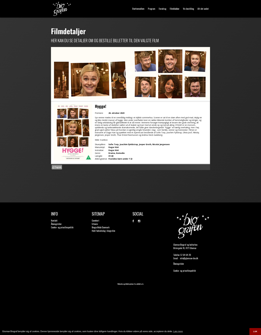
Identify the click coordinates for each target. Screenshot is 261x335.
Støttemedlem (138, 8)
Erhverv (95, 224)
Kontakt (54, 220)
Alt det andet (203, 8)
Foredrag (162, 8)
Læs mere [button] (178, 331)
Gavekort (95, 220)
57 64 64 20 (185, 255)
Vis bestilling (188, 8)
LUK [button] (255, 331)
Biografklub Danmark (100, 227)
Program (151, 8)
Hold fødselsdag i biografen (103, 230)
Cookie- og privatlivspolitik (62, 227)
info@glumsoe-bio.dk (189, 258)
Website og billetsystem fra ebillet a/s (130, 284)
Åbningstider (56, 224)
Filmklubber (174, 8)
